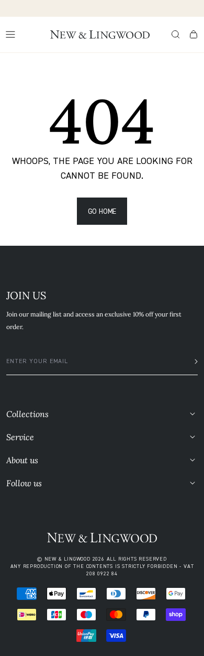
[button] (176, 34)
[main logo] (100, 34)
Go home (102, 210)
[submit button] (193, 361)
